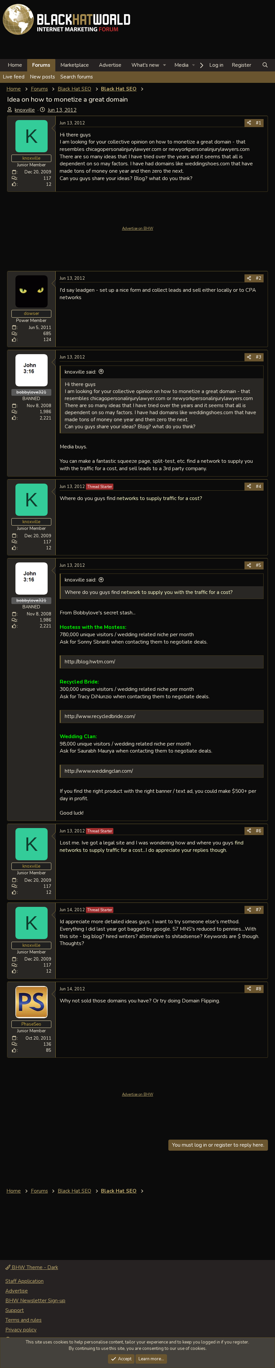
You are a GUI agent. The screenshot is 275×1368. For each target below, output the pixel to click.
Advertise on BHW (137, 228)
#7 (258, 910)
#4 (258, 487)
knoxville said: (80, 372)
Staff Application (24, 1281)
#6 (258, 831)
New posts (42, 76)
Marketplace (74, 65)
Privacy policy (21, 1329)
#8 (258, 989)
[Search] (265, 65)
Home (15, 65)
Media (181, 65)
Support (14, 1310)
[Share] (249, 123)
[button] (164, 65)
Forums (41, 65)
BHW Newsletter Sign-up (35, 1300)
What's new (145, 65)
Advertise (110, 65)
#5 (258, 565)
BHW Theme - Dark (34, 1267)
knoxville (25, 110)
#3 (258, 357)
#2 (258, 278)
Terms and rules (23, 1320)
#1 (258, 123)
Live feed (13, 76)
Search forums (76, 76)
